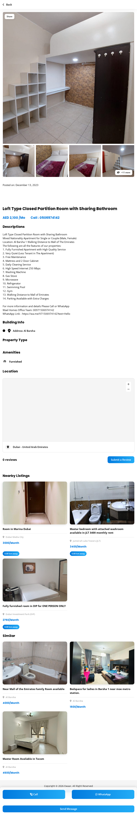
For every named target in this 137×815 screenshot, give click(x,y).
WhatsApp (104, 794)
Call (35, 794)
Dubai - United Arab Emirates (30, 447)
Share (9, 16)
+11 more (125, 172)
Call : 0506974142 (45, 217)
